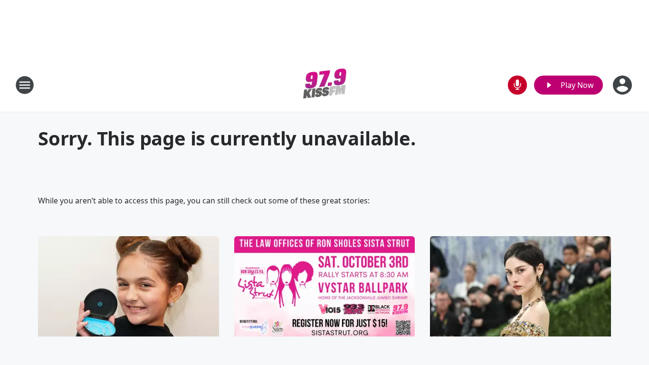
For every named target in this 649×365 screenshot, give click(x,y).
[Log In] (623, 85)
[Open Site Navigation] (24, 85)
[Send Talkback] (517, 85)
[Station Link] (324, 85)
